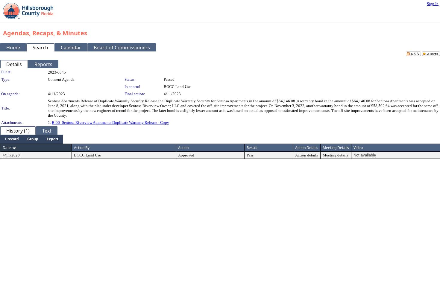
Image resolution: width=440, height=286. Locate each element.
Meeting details (335, 155)
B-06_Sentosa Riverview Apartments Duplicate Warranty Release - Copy (110, 122)
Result (252, 147)
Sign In (433, 3)
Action (183, 147)
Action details (306, 155)
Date (7, 147)
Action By (81, 147)
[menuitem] (11, 139)
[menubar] (31, 139)
